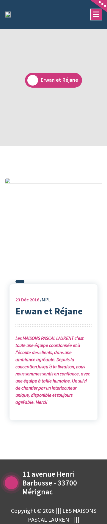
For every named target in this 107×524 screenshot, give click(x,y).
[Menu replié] (96, 14)
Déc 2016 (27, 300)
